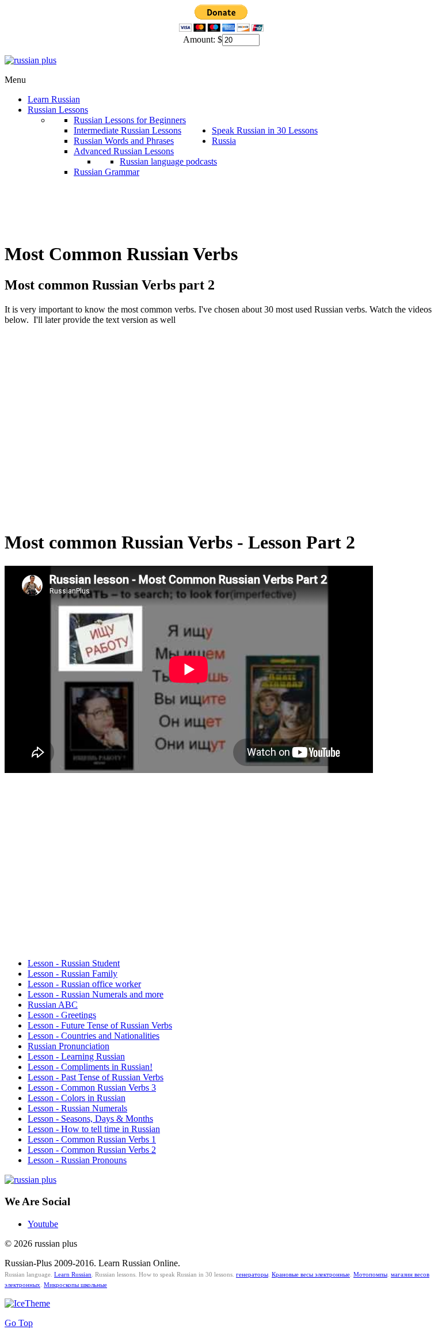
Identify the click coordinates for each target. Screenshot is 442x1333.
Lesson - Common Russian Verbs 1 (92, 1139)
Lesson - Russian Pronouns (77, 1160)
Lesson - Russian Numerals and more (95, 994)
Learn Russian (73, 1274)
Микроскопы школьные (75, 1285)
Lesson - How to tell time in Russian (94, 1129)
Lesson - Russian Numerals (77, 1108)
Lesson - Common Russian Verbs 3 (92, 1087)
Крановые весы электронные (311, 1274)
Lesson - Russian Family (72, 973)
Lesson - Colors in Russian (76, 1098)
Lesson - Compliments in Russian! (90, 1067)
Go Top (19, 1323)
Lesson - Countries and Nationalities (93, 1036)
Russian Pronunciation (68, 1046)
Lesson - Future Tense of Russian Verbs (100, 1025)
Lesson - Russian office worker (84, 984)
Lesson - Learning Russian (76, 1056)
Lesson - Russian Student (74, 963)
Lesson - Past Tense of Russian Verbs (95, 1077)
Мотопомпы (370, 1274)
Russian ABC (53, 1005)
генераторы (252, 1274)
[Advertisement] (214, 203)
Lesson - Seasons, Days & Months (90, 1118)
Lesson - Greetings (62, 1015)
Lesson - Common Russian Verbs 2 (92, 1150)
